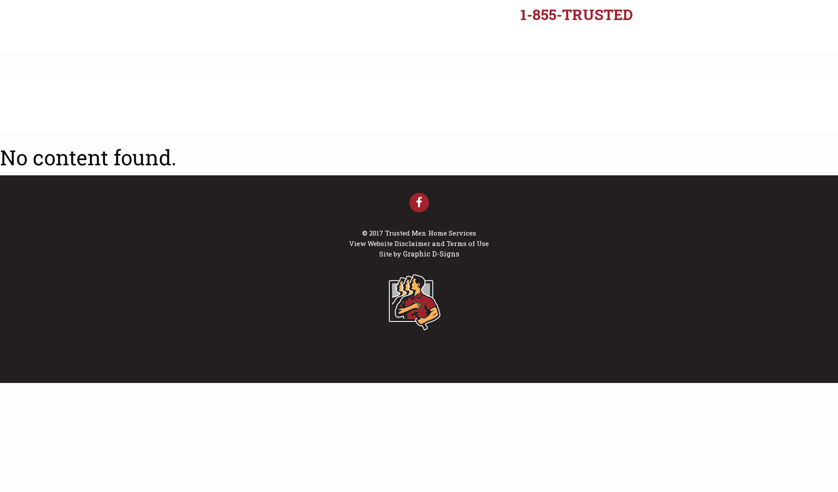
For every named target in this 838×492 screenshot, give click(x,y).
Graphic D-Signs (431, 253)
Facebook (419, 202)
